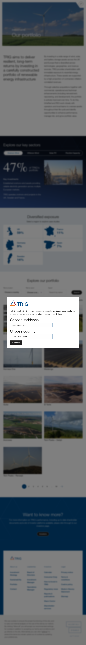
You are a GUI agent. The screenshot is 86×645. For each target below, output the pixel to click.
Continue (16, 342)
